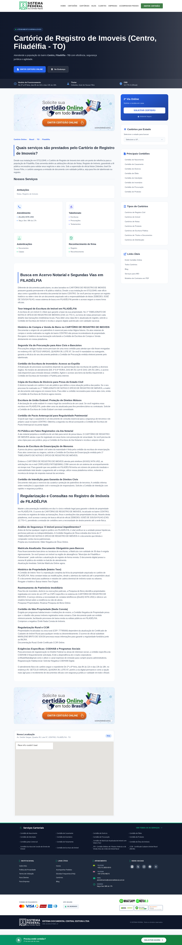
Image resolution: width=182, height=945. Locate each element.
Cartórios (84, 6)
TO (38, 139)
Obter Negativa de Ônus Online (54, 542)
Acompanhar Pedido (129, 6)
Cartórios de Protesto (133, 226)
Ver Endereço (59, 69)
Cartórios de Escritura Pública (136, 231)
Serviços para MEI (132, 274)
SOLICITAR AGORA (152, 940)
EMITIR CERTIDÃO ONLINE (31, 69)
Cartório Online (20, 139)
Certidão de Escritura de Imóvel (32, 321)
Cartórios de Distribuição (134, 240)
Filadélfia (46, 139)
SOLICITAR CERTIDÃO (144, 110)
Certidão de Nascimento (134, 160)
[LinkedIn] (132, 866)
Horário (100, 884)
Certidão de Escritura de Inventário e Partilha (38, 376)
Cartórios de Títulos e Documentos (138, 235)
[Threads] (156, 866)
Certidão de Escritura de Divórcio (34, 394)
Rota (108, 736)
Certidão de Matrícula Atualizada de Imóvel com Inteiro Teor (109, 842)
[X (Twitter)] (138, 866)
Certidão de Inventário (133, 183)
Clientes (102, 6)
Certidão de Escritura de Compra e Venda (82, 336)
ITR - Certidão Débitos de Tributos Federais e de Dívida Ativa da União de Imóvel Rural (109, 848)
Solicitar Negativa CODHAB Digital (58, 661)
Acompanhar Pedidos (64, 870)
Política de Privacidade (27, 870)
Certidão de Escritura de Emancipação (73, 452)
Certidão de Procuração (70, 354)
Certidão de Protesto (133, 192)
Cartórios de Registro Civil (135, 212)
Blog (93, 6)
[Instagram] (144, 866)
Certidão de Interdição (94, 486)
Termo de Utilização (26, 874)
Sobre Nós (23, 866)
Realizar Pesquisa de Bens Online (55, 603)
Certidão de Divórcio (133, 169)
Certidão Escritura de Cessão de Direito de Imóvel (35, 848)
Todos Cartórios (131, 265)
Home (63, 6)
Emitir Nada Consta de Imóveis (51, 621)
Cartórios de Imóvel (132, 217)
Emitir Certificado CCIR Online (51, 643)
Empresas (112, 6)
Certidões (72, 6)
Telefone (100, 865)
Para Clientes (24, 877)
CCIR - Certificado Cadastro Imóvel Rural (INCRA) (143, 848)
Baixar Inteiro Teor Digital (47, 582)
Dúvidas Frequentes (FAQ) (65, 874)
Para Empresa (24, 881)
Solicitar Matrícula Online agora (51, 563)
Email (99, 878)
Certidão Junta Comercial (29, 842)
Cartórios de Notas (132, 221)
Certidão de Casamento (134, 164)
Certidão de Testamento (65, 842)
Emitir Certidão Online (133, 260)
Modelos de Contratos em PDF (137, 278)
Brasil (31, 139)
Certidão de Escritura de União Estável (36, 409)
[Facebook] (150, 866)
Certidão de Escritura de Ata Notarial (66, 440)
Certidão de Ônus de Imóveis (140, 842)
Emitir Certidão (152, 6)
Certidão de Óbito (132, 173)
